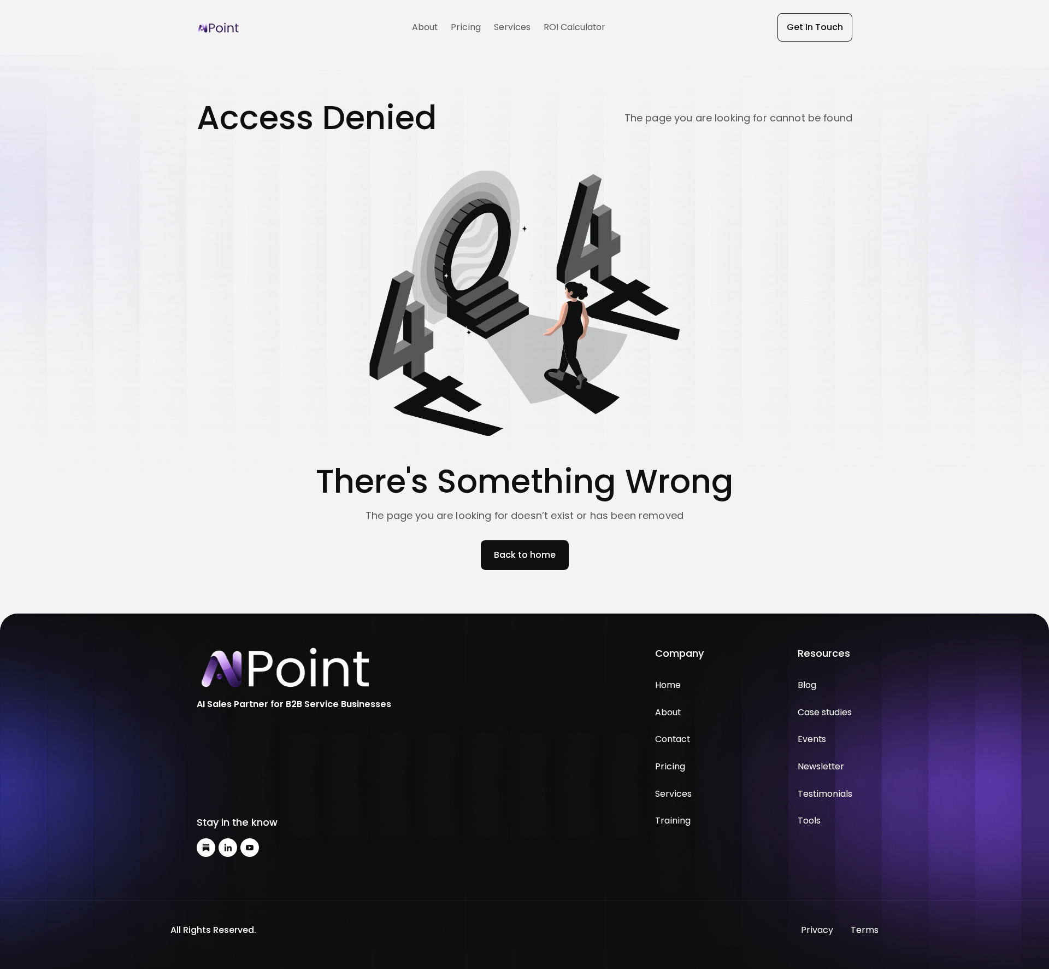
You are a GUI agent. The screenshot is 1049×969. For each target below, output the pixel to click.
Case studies (825, 712)
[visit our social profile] (206, 847)
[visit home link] (218, 27)
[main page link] (294, 668)
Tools (809, 820)
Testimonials (825, 793)
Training (673, 820)
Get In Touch (815, 27)
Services (512, 27)
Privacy (817, 930)
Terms (865, 930)
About (425, 27)
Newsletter (821, 766)
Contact (672, 739)
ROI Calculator (574, 27)
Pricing (466, 27)
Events (812, 739)
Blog (807, 685)
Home (668, 685)
